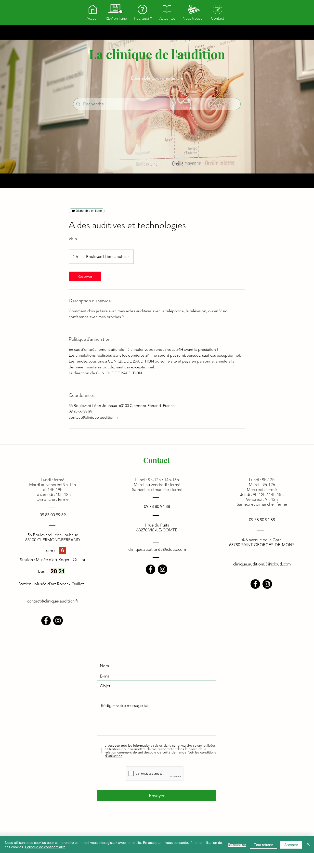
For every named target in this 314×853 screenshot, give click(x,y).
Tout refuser (263, 844)
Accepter (291, 844)
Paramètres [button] (237, 844)
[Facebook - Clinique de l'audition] (46, 620)
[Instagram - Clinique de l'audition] (58, 620)
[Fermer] (308, 844)
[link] (85, 276)
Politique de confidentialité (45, 846)
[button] (116, 18)
